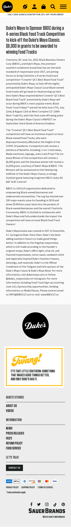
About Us (11, 406)
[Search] (52, 6)
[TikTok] (55, 505)
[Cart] (43, 6)
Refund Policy (14, 443)
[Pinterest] (63, 505)
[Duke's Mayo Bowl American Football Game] (25, 6)
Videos (10, 411)
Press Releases (15, 433)
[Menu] (63, 6)
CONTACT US (14, 468)
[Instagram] (47, 505)
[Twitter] (39, 505)
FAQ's (9, 438)
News (9, 428)
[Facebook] (31, 505)
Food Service (13, 448)
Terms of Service (45, 487)
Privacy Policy (12, 487)
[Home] (8, 6)
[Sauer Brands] (47, 511)
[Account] (34, 6)
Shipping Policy (28, 487)
